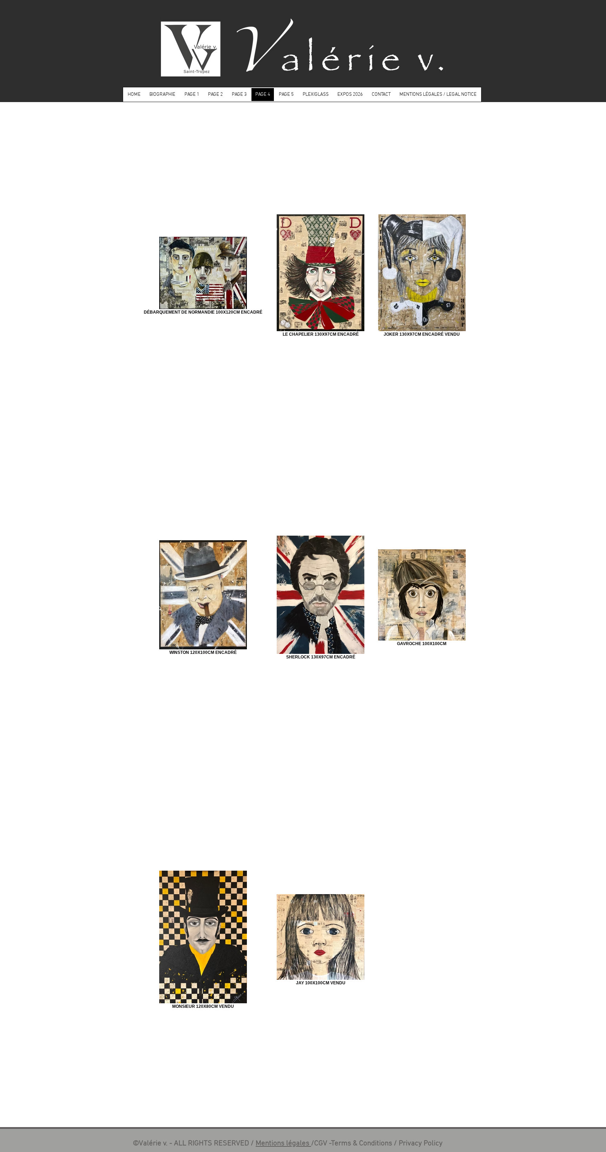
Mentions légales (283, 1143)
